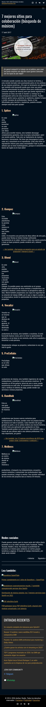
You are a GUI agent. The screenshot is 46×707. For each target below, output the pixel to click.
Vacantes (19, 700)
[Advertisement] (23, 178)
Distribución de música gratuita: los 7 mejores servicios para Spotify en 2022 (23, 594)
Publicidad (28, 700)
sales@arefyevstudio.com (9, 3)
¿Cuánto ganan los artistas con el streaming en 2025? (23, 648)
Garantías (36, 700)
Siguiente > (42, 558)
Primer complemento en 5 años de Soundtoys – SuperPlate (23, 580)
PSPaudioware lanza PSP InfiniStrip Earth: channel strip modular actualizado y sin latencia (22, 607)
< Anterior (30, 558)
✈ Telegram (8, 674)
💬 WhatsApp (9, 680)
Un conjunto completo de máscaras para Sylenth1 (22, 627)
